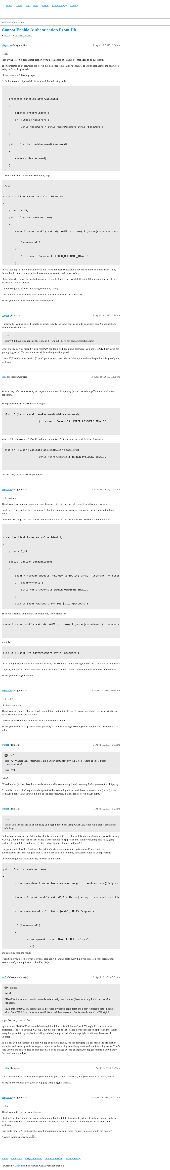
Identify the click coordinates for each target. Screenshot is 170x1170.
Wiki (35, 5)
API (28, 5)
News (9, 5)
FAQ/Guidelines (33, 1158)
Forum (45, 5)
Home (5, 1158)
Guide (19, 5)
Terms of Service (53, 1158)
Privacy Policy (73, 1158)
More (73, 5)
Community (58, 5)
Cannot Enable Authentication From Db (39, 29)
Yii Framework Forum (13, 22)
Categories (16, 1158)
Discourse (20, 1165)
